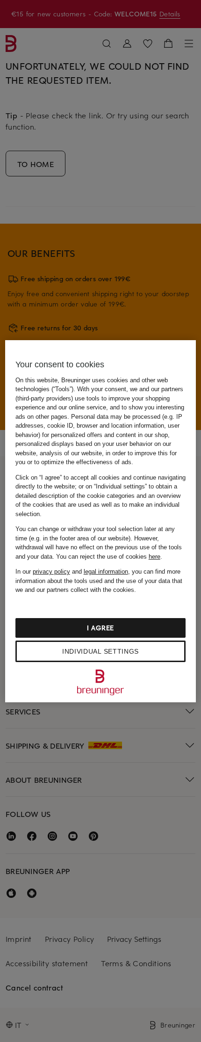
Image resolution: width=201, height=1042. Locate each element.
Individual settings (100, 651)
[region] (100, 521)
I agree (100, 627)
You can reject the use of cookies (108, 556)
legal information (106, 571)
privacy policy (51, 571)
